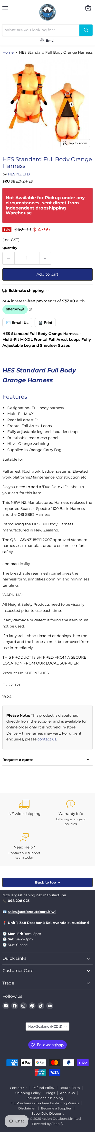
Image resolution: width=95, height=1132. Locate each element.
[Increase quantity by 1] (45, 258)
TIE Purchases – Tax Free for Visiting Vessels (45, 1103)
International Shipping (45, 1098)
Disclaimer (27, 1108)
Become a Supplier (56, 1108)
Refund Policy (43, 1088)
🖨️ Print (45, 322)
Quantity (9, 248)
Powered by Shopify (47, 1124)
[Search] (86, 30)
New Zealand (45, 1026)
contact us (47, 739)
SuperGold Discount (47, 1113)
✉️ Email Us (17, 322)
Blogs (50, 1093)
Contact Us (18, 1088)
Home (8, 52)
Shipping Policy (27, 1093)
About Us (67, 1093)
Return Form (70, 1088)
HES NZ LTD (19, 174)
